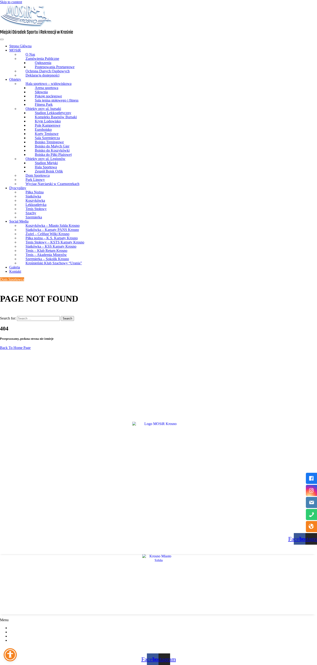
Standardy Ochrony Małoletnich (36, 636)
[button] (158, 620)
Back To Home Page (15, 348)
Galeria (14, 267)
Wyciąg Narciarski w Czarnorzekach (52, 184)
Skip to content (11, 2)
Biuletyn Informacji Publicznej (35, 632)
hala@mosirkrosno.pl (15, 547)
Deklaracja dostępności (42, 75)
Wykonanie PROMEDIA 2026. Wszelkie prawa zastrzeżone (158, 648)
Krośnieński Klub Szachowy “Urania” (54, 263)
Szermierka (34, 217)
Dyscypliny (17, 188)
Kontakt (15, 271)
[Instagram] (311, 490)
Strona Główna (20, 46)
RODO (18, 628)
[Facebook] (311, 478)
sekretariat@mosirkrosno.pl (34, 404)
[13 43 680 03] (311, 514)
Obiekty (15, 79)
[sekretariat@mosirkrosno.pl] (311, 502)
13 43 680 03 (12, 551)
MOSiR (15, 50)
